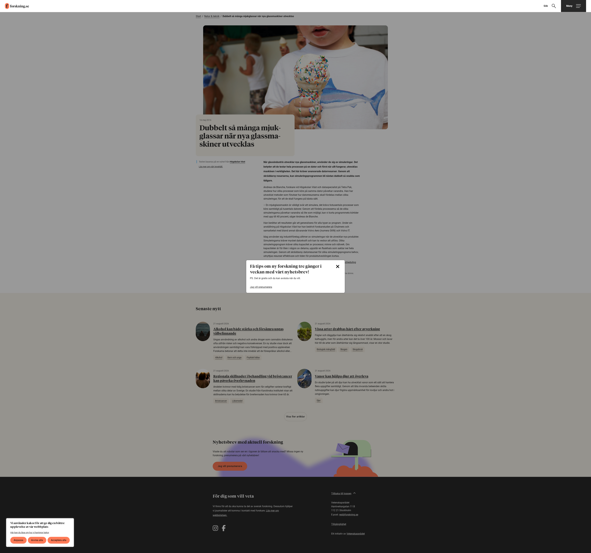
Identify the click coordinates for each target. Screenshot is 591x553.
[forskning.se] (14, 6)
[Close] (337, 266)
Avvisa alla (37, 540)
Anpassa (18, 540)
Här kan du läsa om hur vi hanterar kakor (29, 532)
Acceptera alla (58, 540)
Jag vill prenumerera (261, 287)
